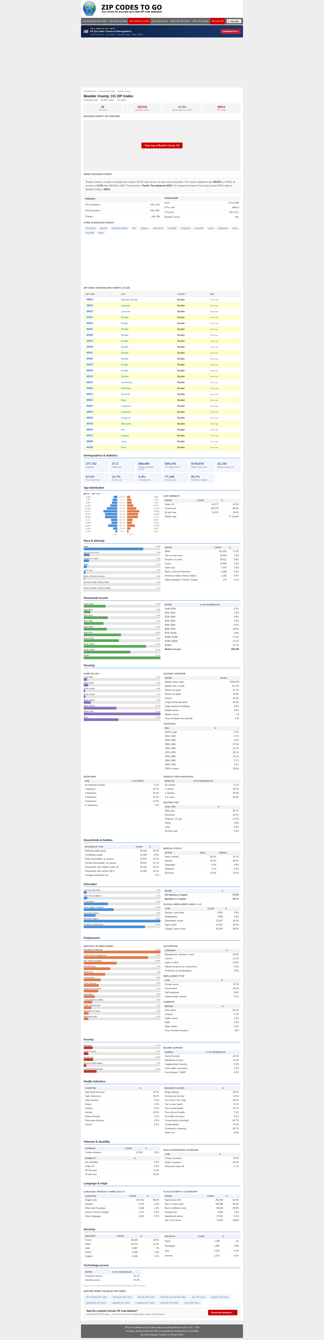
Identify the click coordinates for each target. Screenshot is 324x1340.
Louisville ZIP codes (169, 1303)
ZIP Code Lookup (201, 21)
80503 (90, 418)
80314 (90, 376)
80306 (90, 347)
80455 (90, 382)
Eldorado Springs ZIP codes (173, 1297)
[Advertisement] (162, 62)
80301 (90, 317)
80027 (90, 311)
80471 (90, 394)
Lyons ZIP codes (191, 1303)
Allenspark (90, 228)
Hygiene (144, 228)
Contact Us (164, 1335)
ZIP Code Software (133, 1327)
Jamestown (158, 228)
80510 (90, 423)
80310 (90, 370)
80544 (90, 447)
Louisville (199, 228)
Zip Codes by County (139, 21)
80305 (90, 341)
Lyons (211, 228)
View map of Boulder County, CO (162, 145)
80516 (90, 429)
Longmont (185, 228)
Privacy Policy (177, 1335)
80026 (90, 305)
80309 (90, 364)
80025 (90, 299)
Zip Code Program (149, 1335)
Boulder (103, 228)
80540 (90, 441)
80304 (90, 335)
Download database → (222, 1312)
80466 (90, 388)
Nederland (223, 228)
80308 (90, 358)
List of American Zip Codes (94, 21)
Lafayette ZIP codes (121, 1303)
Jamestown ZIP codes (96, 1303)
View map (214, 300)
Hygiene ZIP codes (219, 1297)
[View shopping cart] (234, 21)
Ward (101, 233)
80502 (90, 412)
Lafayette (172, 228)
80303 (90, 329)
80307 (90, 353)
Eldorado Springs (120, 228)
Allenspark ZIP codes (122, 1297)
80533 (90, 435)
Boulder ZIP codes (146, 1297)
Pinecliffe (90, 233)
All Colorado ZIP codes (96, 1297)
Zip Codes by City (160, 21)
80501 (90, 406)
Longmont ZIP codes (145, 1303)
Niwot (235, 228)
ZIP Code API (217, 21)
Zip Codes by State (118, 21)
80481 (90, 400)
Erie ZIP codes (198, 1297)
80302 (90, 323)
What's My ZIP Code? (180, 21)
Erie (134, 228)
